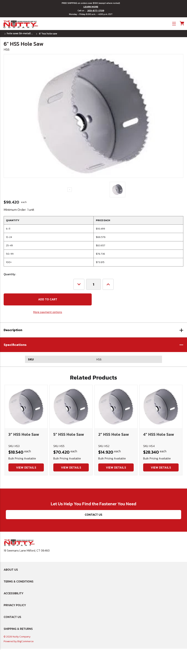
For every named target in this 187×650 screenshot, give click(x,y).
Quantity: (10, 274)
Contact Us (93, 514)
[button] (93, 344)
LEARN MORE (90, 6)
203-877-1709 (95, 10)
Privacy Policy (15, 605)
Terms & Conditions (18, 581)
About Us (11, 569)
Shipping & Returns (18, 629)
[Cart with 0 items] (181, 23)
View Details (26, 467)
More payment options (47, 312)
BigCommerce (25, 641)
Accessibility (13, 593)
